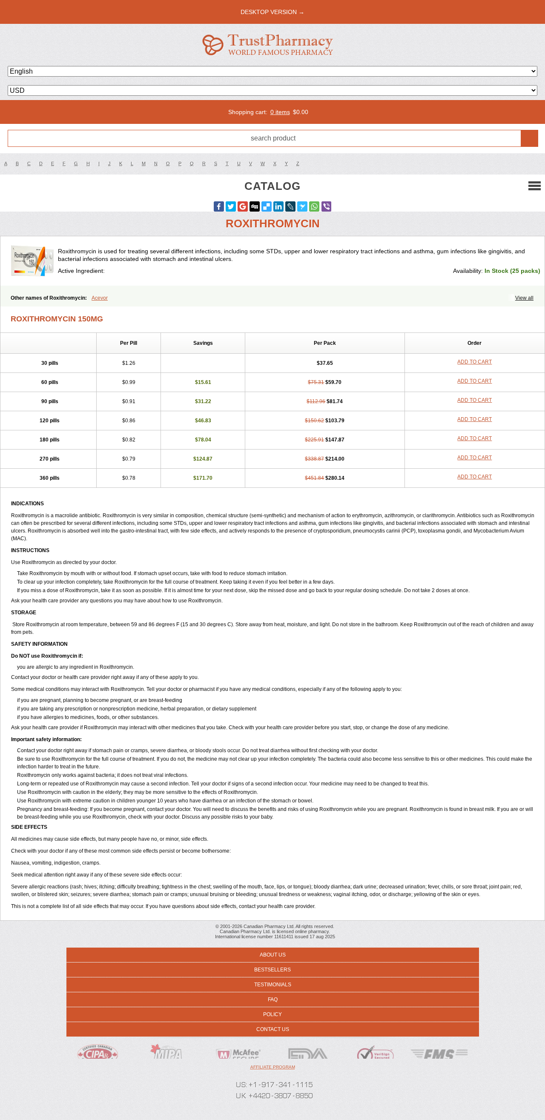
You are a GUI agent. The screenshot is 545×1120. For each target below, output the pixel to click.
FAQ (273, 1000)
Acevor (100, 298)
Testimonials (272, 985)
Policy (272, 1014)
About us (273, 955)
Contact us (272, 1029)
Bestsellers (272, 970)
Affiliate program (272, 1067)
